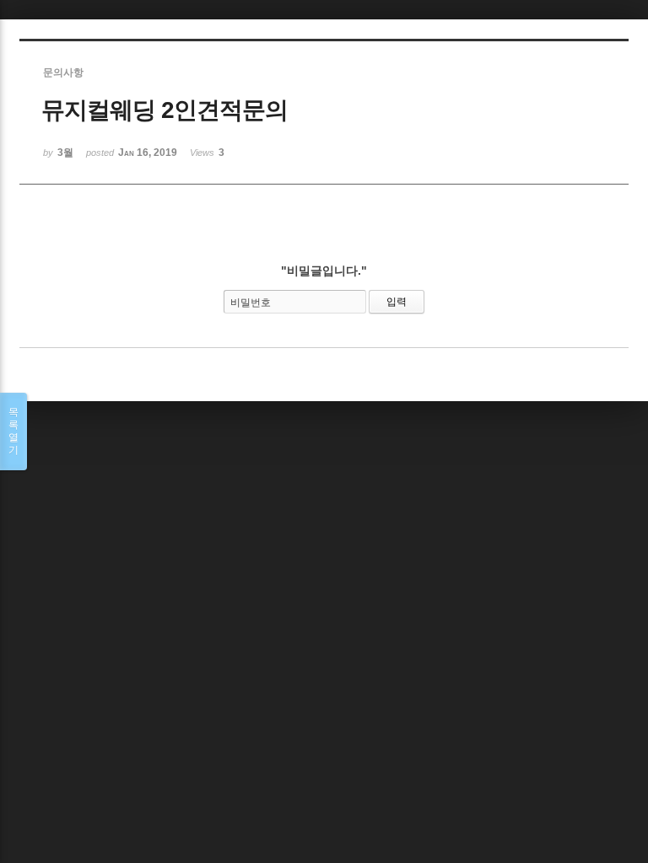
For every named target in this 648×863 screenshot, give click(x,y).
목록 (13, 431)
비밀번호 (250, 302)
